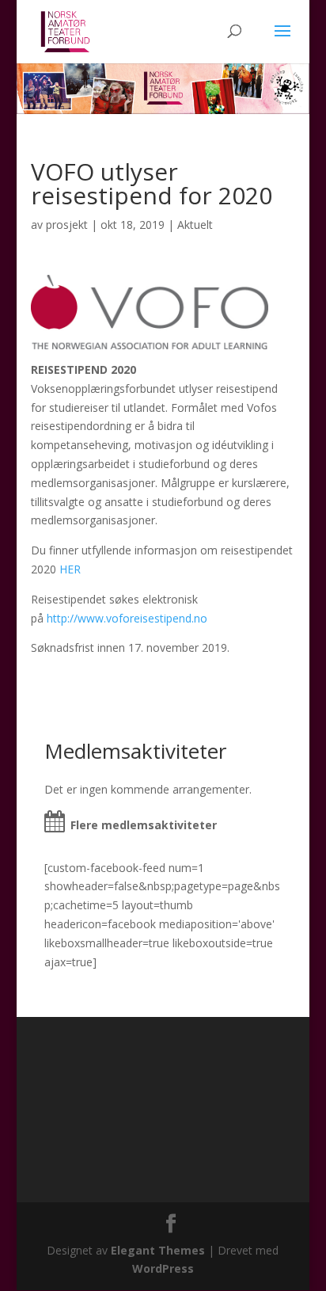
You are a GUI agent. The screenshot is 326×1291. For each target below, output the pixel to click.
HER (70, 569)
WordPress (163, 1268)
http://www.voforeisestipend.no (127, 618)
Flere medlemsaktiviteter (143, 824)
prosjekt (67, 224)
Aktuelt (195, 224)
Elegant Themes (158, 1250)
